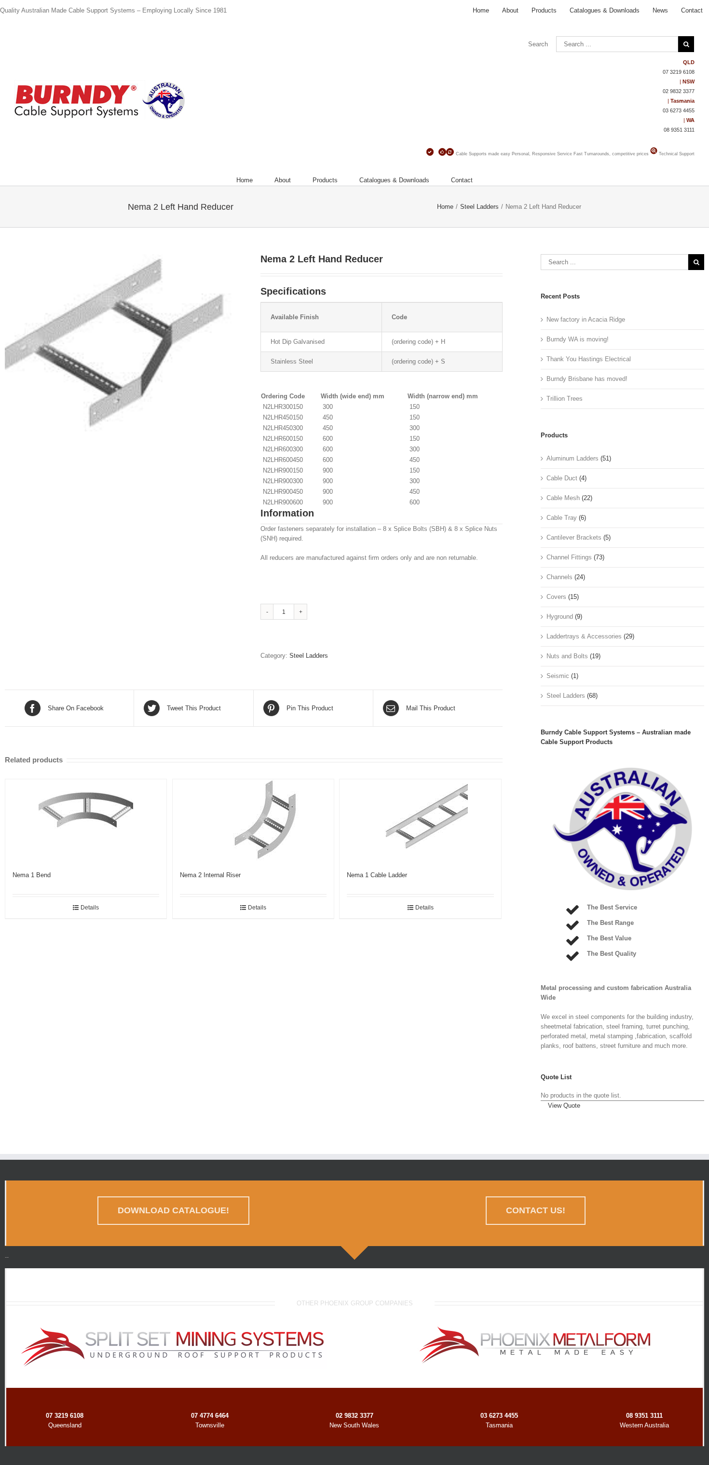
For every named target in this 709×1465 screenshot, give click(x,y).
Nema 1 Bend (32, 875)
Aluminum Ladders (572, 458)
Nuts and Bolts (567, 656)
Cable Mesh (563, 498)
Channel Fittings (569, 557)
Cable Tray (561, 517)
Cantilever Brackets (573, 537)
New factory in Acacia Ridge (585, 319)
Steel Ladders (308, 655)
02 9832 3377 (679, 91)
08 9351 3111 (679, 130)
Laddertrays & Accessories (584, 636)
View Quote (564, 1105)
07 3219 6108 (679, 72)
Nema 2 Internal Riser (210, 875)
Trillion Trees (564, 398)
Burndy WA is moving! (577, 339)
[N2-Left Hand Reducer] (125, 358)
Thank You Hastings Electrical (588, 359)
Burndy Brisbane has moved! (586, 378)
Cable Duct (561, 478)
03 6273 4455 (679, 110)
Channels (559, 577)
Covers (556, 596)
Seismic (557, 675)
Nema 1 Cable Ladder (377, 875)
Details (90, 907)
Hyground (559, 616)
